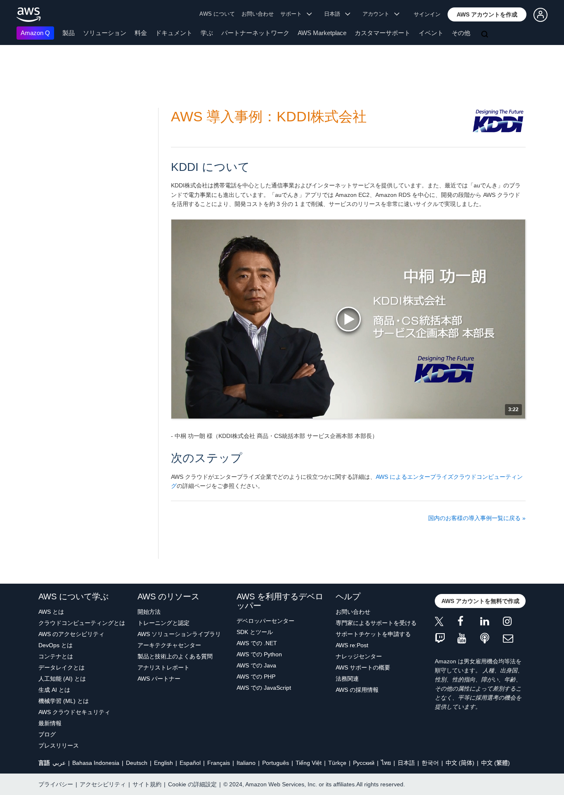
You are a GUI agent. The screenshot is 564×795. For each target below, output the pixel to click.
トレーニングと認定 (163, 623)
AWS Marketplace (322, 32)
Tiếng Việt (309, 763)
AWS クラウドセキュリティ (74, 712)
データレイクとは (61, 667)
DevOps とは (55, 645)
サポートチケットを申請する (373, 634)
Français (218, 763)
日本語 (406, 763)
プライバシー (55, 784)
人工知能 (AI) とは (62, 678)
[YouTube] (468, 638)
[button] (487, 14)
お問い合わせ (258, 14)
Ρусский (363, 763)
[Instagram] (514, 622)
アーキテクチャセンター (169, 645)
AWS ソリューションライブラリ (179, 634)
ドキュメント (173, 32)
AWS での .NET (257, 643)
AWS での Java (256, 665)
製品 (68, 32)
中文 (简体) (460, 763)
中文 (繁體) (495, 763)
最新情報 (50, 723)
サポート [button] (293, 14)
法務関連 (347, 678)
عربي (59, 763)
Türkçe (337, 763)
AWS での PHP (256, 676)
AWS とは (51, 611)
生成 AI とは (54, 689)
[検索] (485, 35)
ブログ (47, 734)
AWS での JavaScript (264, 687)
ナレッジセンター (359, 656)
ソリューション (104, 32)
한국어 (430, 763)
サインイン (427, 14)
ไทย (386, 763)
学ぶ (207, 32)
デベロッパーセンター (265, 621)
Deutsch (136, 763)
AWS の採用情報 (357, 689)
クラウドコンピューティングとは (81, 623)
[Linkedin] (491, 622)
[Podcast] (491, 638)
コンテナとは (55, 656)
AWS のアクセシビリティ (71, 634)
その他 (461, 32)
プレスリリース (58, 745)
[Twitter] (446, 622)
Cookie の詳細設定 (192, 784)
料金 (141, 32)
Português (275, 763)
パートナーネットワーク (255, 32)
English (163, 763)
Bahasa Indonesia (95, 763)
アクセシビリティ (103, 784)
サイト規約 (147, 784)
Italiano (246, 763)
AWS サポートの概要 (363, 667)
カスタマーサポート (382, 32)
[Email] (514, 638)
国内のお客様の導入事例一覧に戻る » (477, 518)
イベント (431, 32)
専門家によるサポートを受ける (376, 623)
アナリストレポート (163, 667)
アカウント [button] (378, 14)
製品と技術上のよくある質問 (175, 656)
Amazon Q (35, 32)
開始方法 (149, 611)
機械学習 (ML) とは (63, 701)
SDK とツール (255, 632)
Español (190, 763)
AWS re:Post (352, 645)
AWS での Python (259, 654)
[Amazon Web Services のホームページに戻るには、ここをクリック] (29, 14)
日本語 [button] (334, 14)
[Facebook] (468, 622)
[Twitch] (446, 638)
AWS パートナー (158, 678)
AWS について (217, 14)
